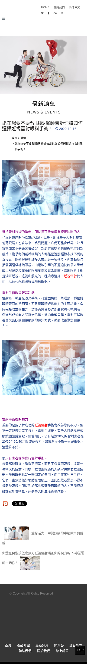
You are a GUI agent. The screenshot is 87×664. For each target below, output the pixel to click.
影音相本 (75, 645)
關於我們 (43, 651)
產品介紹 (23, 645)
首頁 (8, 645)
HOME (45, 7)
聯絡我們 (59, 7)
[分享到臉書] (48, 13)
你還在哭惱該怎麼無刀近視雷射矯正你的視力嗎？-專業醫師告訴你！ (43, 558)
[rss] (62, 13)
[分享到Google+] (55, 13)
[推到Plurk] (5, 503)
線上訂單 (62, 651)
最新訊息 (41, 645)
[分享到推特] (42, 13)
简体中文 (74, 7)
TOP (80, 650)
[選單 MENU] (43, 19)
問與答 (59, 645)
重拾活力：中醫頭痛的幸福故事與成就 (42, 538)
